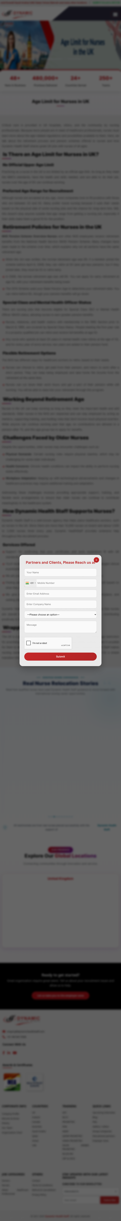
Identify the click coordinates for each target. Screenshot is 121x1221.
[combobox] (30, 583)
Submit (60, 656)
